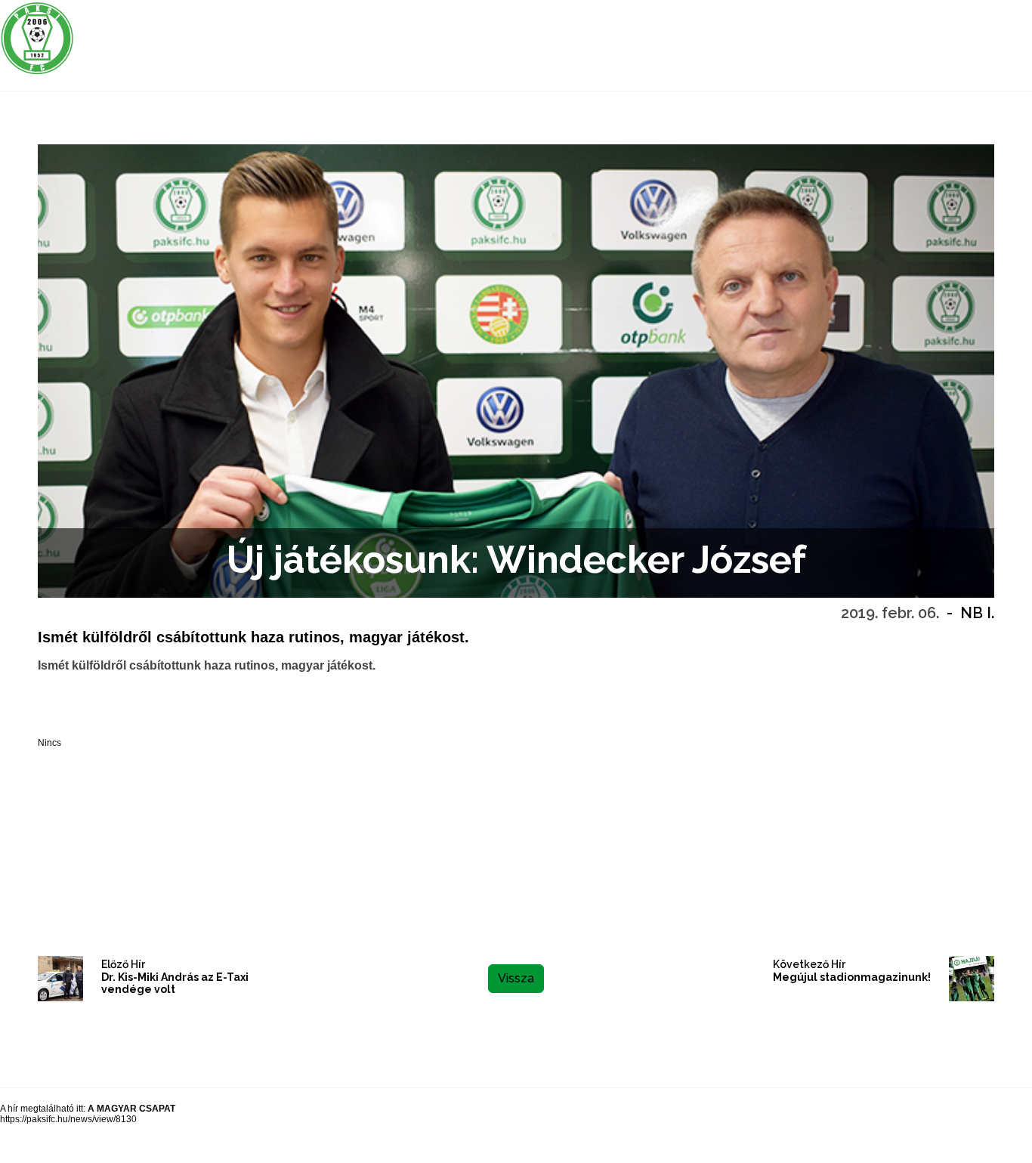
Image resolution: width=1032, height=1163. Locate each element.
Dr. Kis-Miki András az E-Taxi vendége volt (175, 983)
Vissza (516, 978)
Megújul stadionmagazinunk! (852, 977)
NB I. (977, 613)
